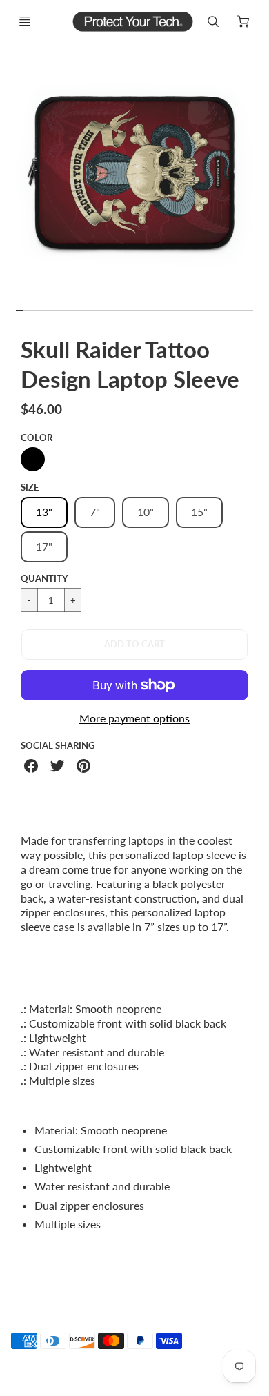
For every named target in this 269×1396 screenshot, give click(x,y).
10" (145, 511)
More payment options (134, 718)
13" (44, 511)
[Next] (259, 179)
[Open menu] (25, 21)
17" (44, 546)
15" (199, 511)
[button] (134, 644)
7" (95, 511)
